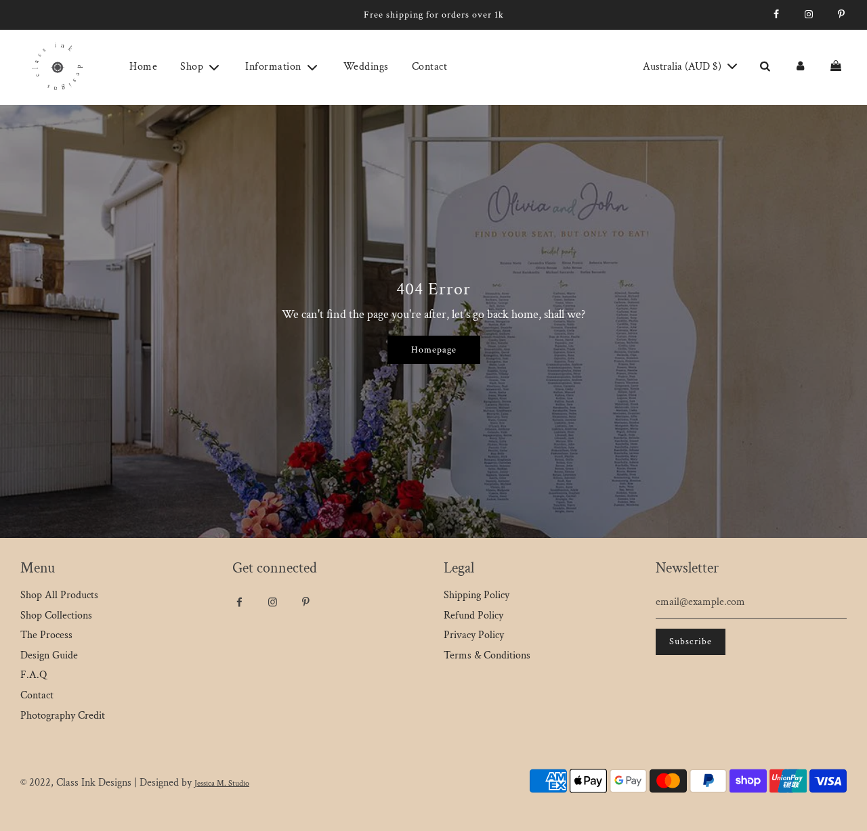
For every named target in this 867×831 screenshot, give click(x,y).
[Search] (764, 67)
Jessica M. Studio (221, 783)
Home (143, 67)
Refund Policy (473, 615)
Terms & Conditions (487, 655)
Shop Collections (56, 615)
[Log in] (800, 67)
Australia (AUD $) (683, 67)
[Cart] (837, 67)
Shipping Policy (476, 595)
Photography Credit (62, 716)
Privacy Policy (474, 635)
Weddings (366, 67)
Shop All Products (59, 595)
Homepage (434, 350)
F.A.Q (33, 675)
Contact (430, 67)
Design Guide (49, 655)
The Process (46, 635)
